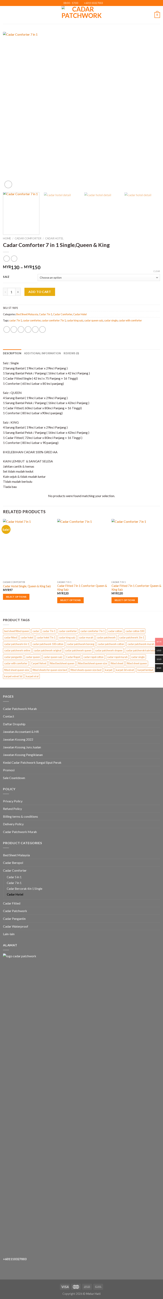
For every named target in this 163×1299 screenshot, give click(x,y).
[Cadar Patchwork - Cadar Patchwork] (81, 15)
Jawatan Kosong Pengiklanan (23, 755)
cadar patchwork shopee (108, 650)
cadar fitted (10, 637)
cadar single (111, 320)
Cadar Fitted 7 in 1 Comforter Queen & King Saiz (82, 587)
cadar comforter (32, 320)
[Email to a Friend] (28, 329)
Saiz (6, 277)
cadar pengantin (13, 657)
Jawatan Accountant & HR (21, 731)
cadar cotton (115, 631)
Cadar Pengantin (14, 918)
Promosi (9, 770)
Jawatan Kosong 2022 (18, 739)
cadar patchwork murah (141, 644)
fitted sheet (117, 663)
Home (7, 238)
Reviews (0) (71, 353)
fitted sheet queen (137, 663)
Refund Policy (12, 809)
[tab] (12, 353)
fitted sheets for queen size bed (50, 670)
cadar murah (86, 637)
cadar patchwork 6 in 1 (16, 644)
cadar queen (33, 657)
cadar (36, 631)
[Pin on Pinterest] (35, 329)
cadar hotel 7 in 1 (46, 637)
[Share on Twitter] (21, 329)
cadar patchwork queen (78, 650)
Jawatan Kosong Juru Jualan (22, 747)
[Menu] (5, 15)
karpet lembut (145, 670)
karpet (108, 670)
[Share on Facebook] (14, 329)
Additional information (42, 353)
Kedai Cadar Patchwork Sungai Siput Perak (32, 762)
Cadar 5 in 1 (14, 877)
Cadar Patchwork (15, 911)
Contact (8, 716)
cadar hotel (27, 637)
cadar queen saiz (93, 320)
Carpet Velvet (38, 663)
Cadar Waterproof (15, 926)
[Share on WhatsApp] (6, 329)
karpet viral (32, 676)
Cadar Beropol (13, 862)
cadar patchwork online (17, 650)
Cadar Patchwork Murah (20, 709)
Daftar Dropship (14, 724)
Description (12, 353)
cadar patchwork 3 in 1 (131, 637)
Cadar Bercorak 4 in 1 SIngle (24, 888)
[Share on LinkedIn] (42, 329)
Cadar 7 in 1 (45, 314)
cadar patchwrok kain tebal (141, 650)
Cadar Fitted (11, 903)
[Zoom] (8, 184)
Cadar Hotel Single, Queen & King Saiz (27, 586)
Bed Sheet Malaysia (27, 314)
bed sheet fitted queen (16, 631)
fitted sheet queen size (16, 670)
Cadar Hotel (54, 238)
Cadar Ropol (73, 657)
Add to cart (39, 292)
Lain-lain (9, 934)
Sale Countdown (14, 778)
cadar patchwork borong (80, 644)
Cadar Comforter (28, 238)
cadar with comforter (130, 320)
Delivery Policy (13, 824)
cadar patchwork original (47, 650)
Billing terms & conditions (20, 816)
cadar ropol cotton (93, 657)
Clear (156, 271)
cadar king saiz (75, 320)
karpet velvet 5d (13, 676)
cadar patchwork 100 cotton (48, 644)
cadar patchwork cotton (111, 644)
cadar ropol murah (117, 657)
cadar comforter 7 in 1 (54, 320)
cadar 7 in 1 (15, 320)
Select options (16, 596)
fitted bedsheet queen (62, 663)
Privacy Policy (12, 801)
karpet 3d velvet (125, 670)
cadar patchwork (106, 637)
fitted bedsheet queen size (92, 663)
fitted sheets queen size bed (86, 670)
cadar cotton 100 (135, 631)
